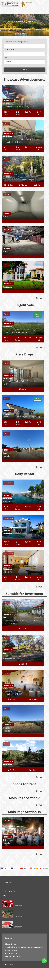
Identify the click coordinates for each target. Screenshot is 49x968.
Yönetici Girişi (7, 964)
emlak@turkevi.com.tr (14, 956)
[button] (42, 170)
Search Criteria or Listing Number (16, 42)
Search (24, 69)
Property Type (9, 49)
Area (5, 57)
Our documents (9, 891)
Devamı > (40, 298)
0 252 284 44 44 (12, 950)
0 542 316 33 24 (12, 953)
